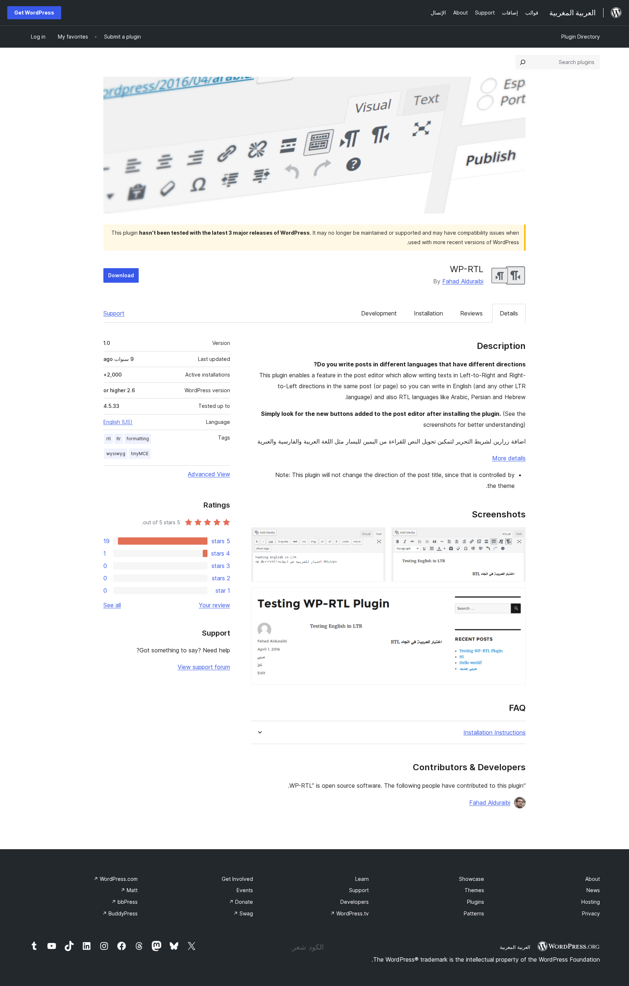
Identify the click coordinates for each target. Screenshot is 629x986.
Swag (243, 913)
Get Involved (237, 879)
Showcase (471, 879)
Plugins (475, 902)
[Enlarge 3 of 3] (515, 597)
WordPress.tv (349, 913)
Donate (241, 902)
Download (121, 275)
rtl (108, 438)
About (592, 879)
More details (509, 458)
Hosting (590, 902)
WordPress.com (116, 879)
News (593, 890)
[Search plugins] (522, 62)
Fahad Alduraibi (462, 281)
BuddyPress (120, 913)
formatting (138, 438)
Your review (214, 605)
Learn (362, 879)
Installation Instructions (494, 732)
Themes (474, 890)
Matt (129, 890)
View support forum (204, 667)
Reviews (471, 313)
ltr (118, 438)
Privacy (591, 913)
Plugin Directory (580, 36)
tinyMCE (140, 453)
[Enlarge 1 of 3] (515, 537)
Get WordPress (34, 12)
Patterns (474, 913)
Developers (354, 902)
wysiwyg (115, 453)
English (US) (117, 422)
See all (112, 605)
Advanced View (209, 474)
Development (379, 313)
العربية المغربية (515, 947)
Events (245, 890)
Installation (428, 313)
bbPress (124, 902)
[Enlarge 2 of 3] (375, 537)
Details (509, 313)
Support (113, 313)
